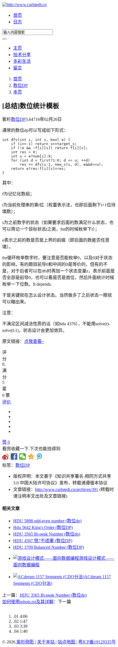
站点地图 (67, 642)
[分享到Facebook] (14, 456)
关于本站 (46, 642)
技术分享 (22, 54)
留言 (17, 67)
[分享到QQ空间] (31, 456)
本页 (17, 92)
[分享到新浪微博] (5, 456)
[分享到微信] (22, 456)
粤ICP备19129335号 (97, 642)
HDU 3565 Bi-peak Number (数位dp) (46, 534)
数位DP (20, 85)
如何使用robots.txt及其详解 (28, 601)
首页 (17, 15)
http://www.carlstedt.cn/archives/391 (66, 489)
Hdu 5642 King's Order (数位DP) (43, 527)
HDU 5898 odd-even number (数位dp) (47, 520)
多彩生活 (22, 61)
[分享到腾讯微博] (39, 456)
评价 (6, 402)
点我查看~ (34, 341)
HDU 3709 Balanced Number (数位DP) (48, 547)
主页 (17, 48)
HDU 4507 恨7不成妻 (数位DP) (42, 540)
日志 (17, 22)
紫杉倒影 (25, 642)
